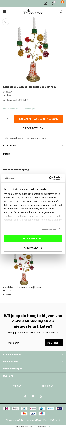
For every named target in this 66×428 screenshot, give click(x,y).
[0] (60, 3)
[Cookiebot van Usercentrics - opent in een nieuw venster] (49, 178)
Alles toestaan (33, 238)
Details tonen (49, 229)
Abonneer (53, 342)
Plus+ (46, 420)
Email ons (48, 386)
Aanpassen (31, 247)
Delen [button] (6, 153)
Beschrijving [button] (10, 145)
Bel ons (17, 386)
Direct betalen (33, 128)
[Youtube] (41, 396)
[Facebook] (25, 396)
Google (47, 426)
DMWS (38, 420)
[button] (4, 11)
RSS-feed (55, 420)
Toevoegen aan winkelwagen (38, 119)
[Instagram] (33, 396)
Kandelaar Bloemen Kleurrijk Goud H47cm (22, 289)
